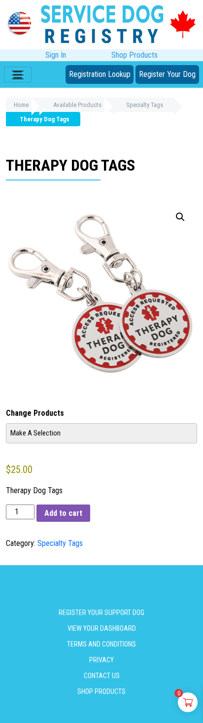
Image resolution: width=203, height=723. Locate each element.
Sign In (55, 55)
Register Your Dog (167, 74)
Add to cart (63, 513)
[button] (180, 217)
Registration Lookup (100, 74)
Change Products (35, 413)
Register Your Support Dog (101, 612)
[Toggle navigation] (18, 74)
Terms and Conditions (101, 644)
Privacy (101, 660)
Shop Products (134, 55)
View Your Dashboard (102, 628)
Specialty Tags (60, 543)
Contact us (102, 676)
